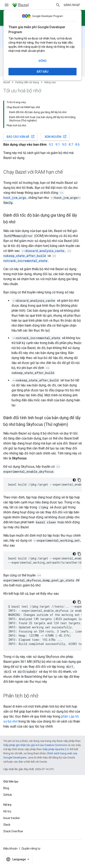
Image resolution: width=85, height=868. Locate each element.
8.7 (71, 144)
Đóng (43, 60)
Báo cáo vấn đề (21, 136)
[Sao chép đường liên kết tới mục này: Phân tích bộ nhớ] (42, 696)
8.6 (77, 144)
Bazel (6, 82)
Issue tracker (11, 818)
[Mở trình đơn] (6, 5)
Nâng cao (50, 82)
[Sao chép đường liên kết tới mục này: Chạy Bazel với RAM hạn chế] (67, 172)
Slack (6, 824)
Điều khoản (10, 848)
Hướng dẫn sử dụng (27, 82)
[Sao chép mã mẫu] (79, 479)
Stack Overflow (13, 831)
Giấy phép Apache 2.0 (55, 749)
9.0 (64, 144)
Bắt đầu (42, 71)
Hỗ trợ (7, 811)
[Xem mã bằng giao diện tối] (74, 479)
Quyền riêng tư (30, 848)
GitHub (7, 794)
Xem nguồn (56, 136)
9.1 (57, 144)
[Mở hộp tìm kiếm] (57, 4)
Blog (6, 788)
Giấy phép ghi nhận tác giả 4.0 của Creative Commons (35, 745)
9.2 (51, 144)
